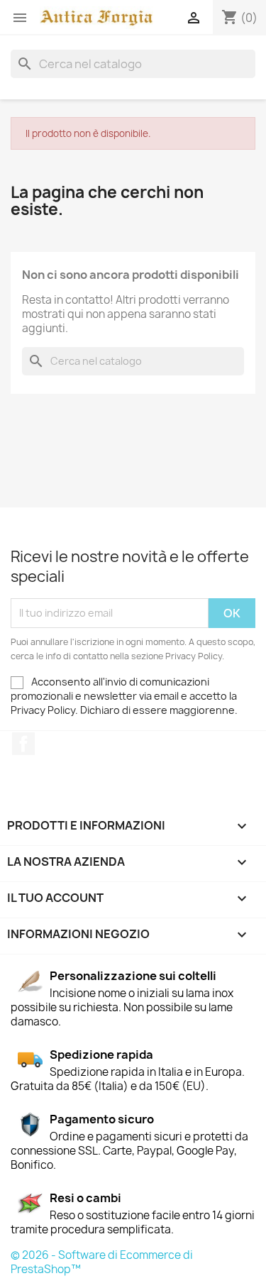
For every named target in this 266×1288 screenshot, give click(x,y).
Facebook (23, 743)
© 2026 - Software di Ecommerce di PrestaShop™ (102, 1262)
